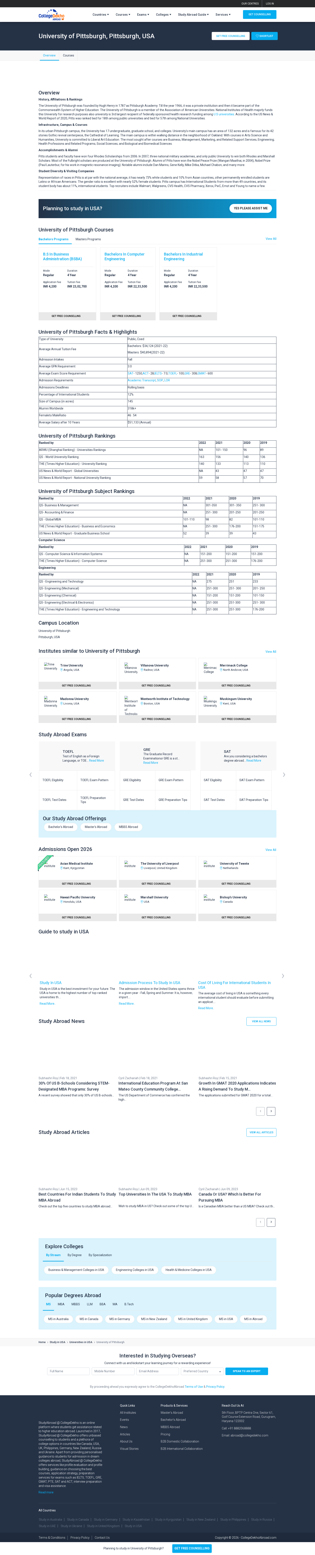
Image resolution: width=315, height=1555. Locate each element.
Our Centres (250, 3)
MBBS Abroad (128, 827)
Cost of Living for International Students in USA (234, 985)
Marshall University (154, 897)
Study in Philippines (233, 1519)
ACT (146, 373)
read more (96, 760)
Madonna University (74, 699)
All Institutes (128, 1412)
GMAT (202, 373)
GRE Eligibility (132, 780)
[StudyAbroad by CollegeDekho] (51, 13)
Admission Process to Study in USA (149, 982)
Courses (68, 55)
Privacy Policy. (215, 1386)
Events (124, 1419)
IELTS (158, 373)
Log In (270, 3)
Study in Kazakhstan (136, 1519)
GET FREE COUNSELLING (192, 1548)
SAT (131, 373)
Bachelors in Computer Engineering (125, 256)
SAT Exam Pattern (251, 780)
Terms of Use (194, 1386)
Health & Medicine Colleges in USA (189, 1270)
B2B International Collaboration (182, 1448)
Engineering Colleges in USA (135, 1270)
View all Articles (261, 1132)
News (124, 1427)
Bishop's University (233, 897)
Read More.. (48, 1003)
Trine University (71, 665)
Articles (125, 1434)
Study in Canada (78, 1519)
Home (42, 1342)
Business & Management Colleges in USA (76, 1270)
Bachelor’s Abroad (173, 1419)
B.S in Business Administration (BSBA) (62, 256)
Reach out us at (233, 1405)
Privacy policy (80, 1537)
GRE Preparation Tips (173, 800)
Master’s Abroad (172, 1412)
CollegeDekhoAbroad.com (258, 1537)
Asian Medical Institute (76, 863)
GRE (187, 373)
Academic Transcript (142, 380)
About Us (126, 1441)
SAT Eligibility (213, 780)
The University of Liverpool (160, 863)
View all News (261, 1021)
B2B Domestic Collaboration (180, 1441)
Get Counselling (260, 14)
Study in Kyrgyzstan (168, 1519)
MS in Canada (89, 1319)
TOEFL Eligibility (52, 780)
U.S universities (224, 114)
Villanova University (155, 665)
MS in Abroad (253, 1319)
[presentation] (30, 780)
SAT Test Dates (214, 800)
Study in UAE (47, 1526)
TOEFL (172, 373)
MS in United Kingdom (193, 1319)
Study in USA (51, 982)
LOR (167, 380)
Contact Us (102, 1537)
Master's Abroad (96, 827)
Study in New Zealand (200, 1519)
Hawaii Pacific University (77, 897)
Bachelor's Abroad (60, 827)
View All (271, 651)
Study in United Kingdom (103, 1526)
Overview (49, 55)
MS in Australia (58, 1319)
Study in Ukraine (71, 1526)
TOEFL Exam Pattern (94, 780)
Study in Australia (50, 1519)
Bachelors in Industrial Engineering (183, 256)
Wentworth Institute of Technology (165, 699)
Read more (46, 1492)
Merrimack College (234, 665)
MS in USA (226, 1319)
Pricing (165, 1434)
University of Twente (234, 863)
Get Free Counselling (230, 35)
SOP (160, 380)
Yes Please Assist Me (251, 208)
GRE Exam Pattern (171, 780)
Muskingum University (236, 699)
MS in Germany (120, 1319)
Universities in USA (80, 1342)
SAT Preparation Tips (253, 800)
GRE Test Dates (133, 800)
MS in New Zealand (154, 1319)
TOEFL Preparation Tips (93, 800)
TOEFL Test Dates (54, 800)
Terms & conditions (52, 1537)
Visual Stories (129, 1448)
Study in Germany (106, 1519)
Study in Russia (261, 1519)
